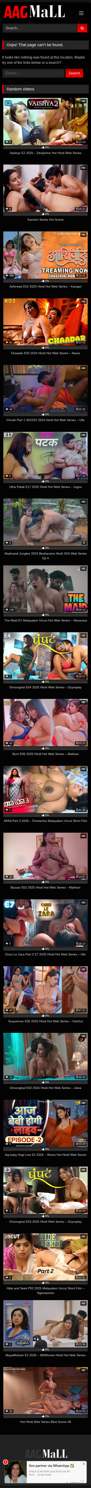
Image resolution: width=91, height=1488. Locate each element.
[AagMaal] (45, 1454)
